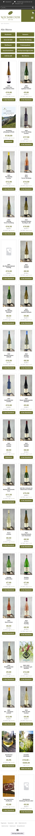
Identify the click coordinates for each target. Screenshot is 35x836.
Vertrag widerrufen (17, 833)
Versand (12, 96)
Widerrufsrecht (22, 823)
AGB (16, 823)
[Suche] (33, 7)
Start (2, 23)
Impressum (13, 826)
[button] (32, 18)
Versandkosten (21, 826)
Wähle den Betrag (26, 768)
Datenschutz (5, 826)
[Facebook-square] (17, 830)
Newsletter (11, 823)
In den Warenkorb (8, 100)
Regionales (4, 823)
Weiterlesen (8, 141)
